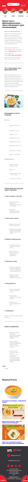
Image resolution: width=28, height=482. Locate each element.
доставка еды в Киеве (15, 55)
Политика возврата (14, 473)
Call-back (18, 450)
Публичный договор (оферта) (14, 470)
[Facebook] (12, 466)
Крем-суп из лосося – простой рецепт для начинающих (12, 422)
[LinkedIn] (20, 466)
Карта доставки (14, 469)
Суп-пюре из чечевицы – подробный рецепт (14, 401)
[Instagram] (8, 466)
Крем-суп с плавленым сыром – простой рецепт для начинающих (13, 442)
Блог (14, 474)
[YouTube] (16, 466)
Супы (6, 368)
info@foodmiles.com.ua (14, 460)
